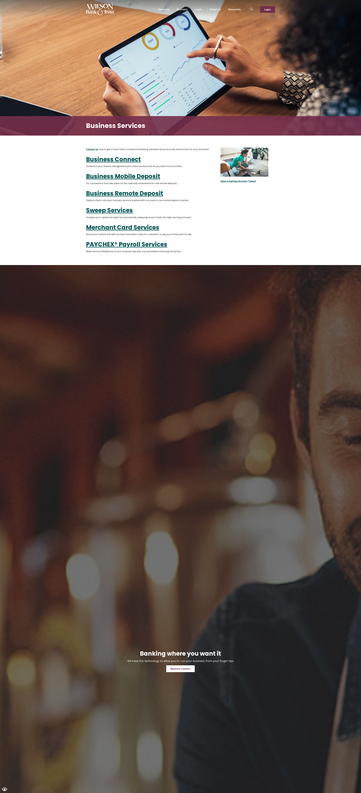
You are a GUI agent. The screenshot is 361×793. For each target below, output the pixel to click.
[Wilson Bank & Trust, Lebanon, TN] (100, 9)
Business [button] (182, 9)
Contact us (92, 149)
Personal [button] (164, 9)
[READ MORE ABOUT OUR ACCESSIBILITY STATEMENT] (4, 789)
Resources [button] (234, 9)
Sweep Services (109, 210)
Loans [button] (198, 9)
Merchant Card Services (122, 227)
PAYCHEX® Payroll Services (126, 244)
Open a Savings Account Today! (238, 181)
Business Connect (113, 159)
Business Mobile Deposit (123, 176)
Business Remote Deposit (124, 193)
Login (267, 9)
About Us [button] (215, 9)
